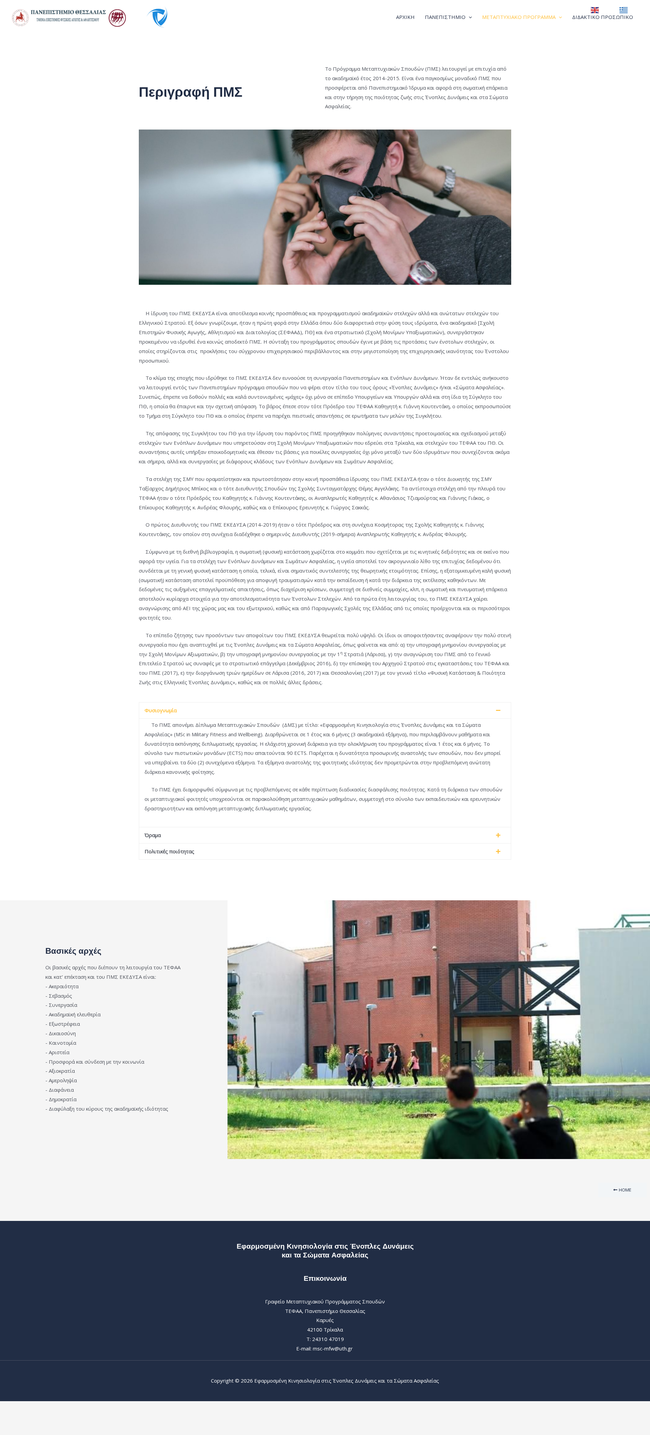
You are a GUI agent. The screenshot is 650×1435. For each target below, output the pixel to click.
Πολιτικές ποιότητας (169, 851)
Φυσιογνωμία (161, 710)
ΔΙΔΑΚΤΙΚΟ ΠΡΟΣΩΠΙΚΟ (602, 17)
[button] (468, 17)
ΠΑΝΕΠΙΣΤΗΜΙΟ (445, 17)
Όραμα (153, 835)
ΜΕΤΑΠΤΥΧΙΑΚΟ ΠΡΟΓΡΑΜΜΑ (519, 17)
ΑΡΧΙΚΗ (405, 17)
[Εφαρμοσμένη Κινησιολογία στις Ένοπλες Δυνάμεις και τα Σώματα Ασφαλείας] (96, 16)
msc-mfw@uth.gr (333, 1348)
